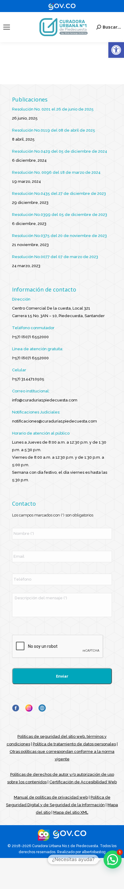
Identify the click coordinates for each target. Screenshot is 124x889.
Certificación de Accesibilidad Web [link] (83, 782)
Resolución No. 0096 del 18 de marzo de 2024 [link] (56, 172)
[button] (113, 859)
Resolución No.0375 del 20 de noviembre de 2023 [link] (59, 235)
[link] (116, 50)
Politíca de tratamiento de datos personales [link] (74, 744)
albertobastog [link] (94, 852)
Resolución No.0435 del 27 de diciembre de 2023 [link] (59, 193)
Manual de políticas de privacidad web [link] (51, 797)
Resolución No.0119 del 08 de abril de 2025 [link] (53, 130)
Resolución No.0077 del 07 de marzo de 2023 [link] (55, 256)
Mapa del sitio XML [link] (70, 812)
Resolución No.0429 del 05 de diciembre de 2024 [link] (59, 151)
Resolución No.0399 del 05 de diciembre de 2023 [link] (59, 214)
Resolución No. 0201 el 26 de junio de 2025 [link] (53, 109)
